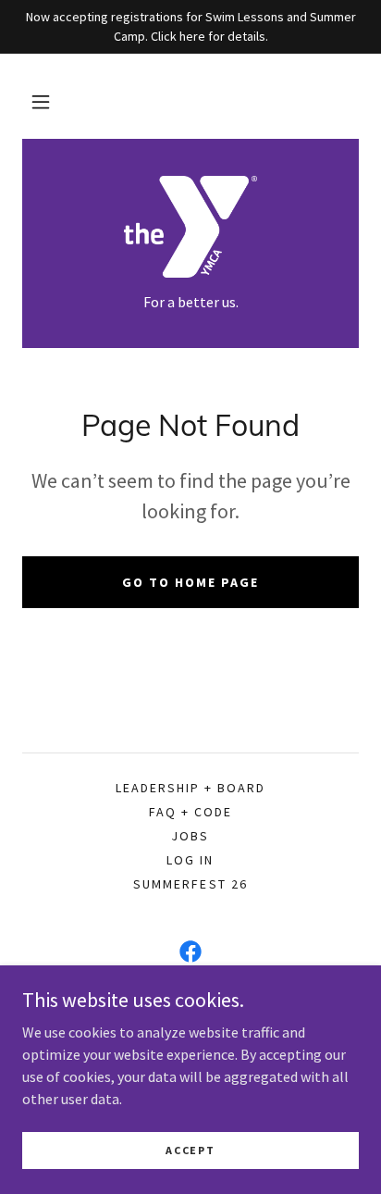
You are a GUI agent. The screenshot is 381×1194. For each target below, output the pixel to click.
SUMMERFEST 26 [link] (190, 884)
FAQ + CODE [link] (190, 811)
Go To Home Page (190, 582)
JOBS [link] (190, 835)
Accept (190, 1150)
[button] (40, 101)
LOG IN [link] (190, 860)
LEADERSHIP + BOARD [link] (190, 787)
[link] (190, 227)
